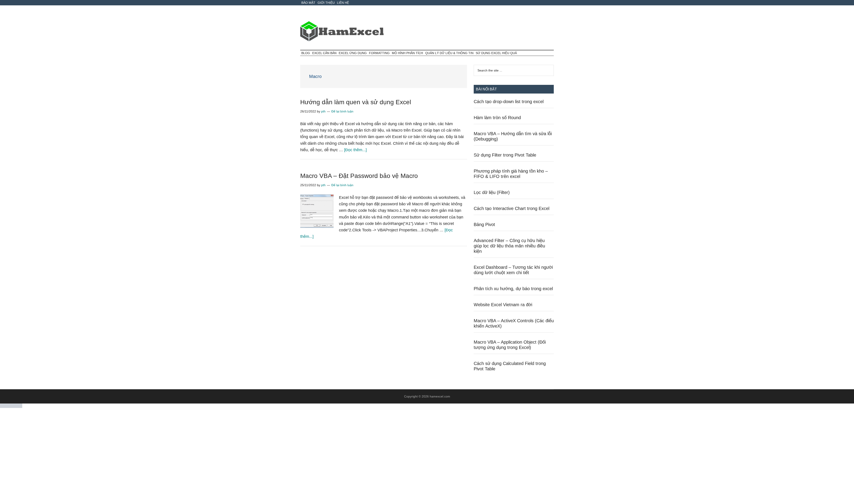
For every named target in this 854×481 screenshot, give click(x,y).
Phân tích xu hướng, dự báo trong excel (513, 288)
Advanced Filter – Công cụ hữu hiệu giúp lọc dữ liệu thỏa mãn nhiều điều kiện (509, 246)
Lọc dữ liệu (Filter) (492, 192)
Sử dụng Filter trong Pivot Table (505, 155)
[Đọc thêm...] (355, 150)
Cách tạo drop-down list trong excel (509, 101)
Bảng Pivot (484, 224)
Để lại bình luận (342, 111)
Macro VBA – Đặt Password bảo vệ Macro (359, 175)
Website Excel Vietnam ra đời (503, 304)
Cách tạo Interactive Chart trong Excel (511, 208)
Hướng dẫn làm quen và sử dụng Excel (355, 102)
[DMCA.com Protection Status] (11, 407)
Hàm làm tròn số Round (497, 117)
